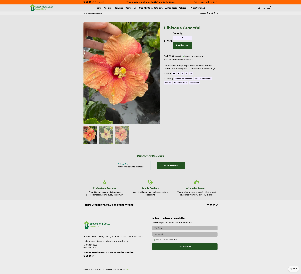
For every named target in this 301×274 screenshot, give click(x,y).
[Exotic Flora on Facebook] (87, 2)
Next (157, 73)
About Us (108, 8)
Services (119, 8)
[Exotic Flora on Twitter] (84, 2)
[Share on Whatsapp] (214, 13)
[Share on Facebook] (207, 13)
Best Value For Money (203, 79)
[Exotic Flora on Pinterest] (90, 2)
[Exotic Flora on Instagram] (93, 2)
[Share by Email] (217, 13)
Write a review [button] (171, 165)
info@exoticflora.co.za (95, 241)
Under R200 (194, 83)
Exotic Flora (101, 269)
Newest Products (180, 83)
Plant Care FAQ (198, 8)
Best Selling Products (183, 79)
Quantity (178, 33)
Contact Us (130, 8)
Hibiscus (168, 83)
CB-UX (128, 269)
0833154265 (90, 245)
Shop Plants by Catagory (151, 8)
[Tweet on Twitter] (209, 13)
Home (98, 8)
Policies (183, 8)
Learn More (189, 59)
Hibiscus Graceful (95, 13)
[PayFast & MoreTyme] (193, 56)
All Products (171, 8)
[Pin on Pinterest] (212, 13)
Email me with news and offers (166, 240)
